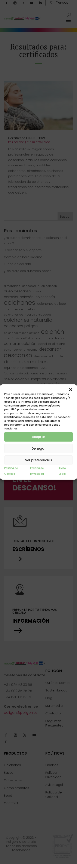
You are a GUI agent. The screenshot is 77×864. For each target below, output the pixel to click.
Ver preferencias (38, 460)
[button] (70, 390)
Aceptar (38, 437)
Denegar (38, 448)
